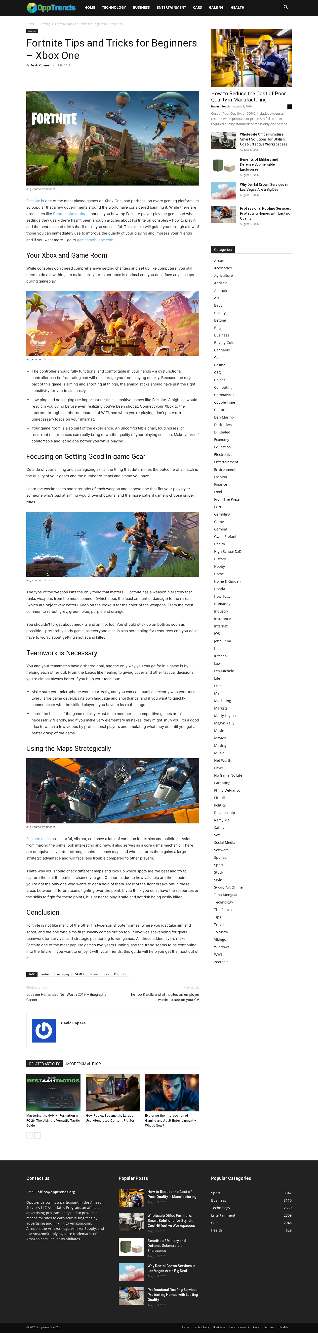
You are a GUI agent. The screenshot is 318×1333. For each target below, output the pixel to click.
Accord (220, 260)
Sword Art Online (228, 887)
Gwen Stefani (225, 536)
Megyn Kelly (224, 723)
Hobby (219, 566)
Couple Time (224, 402)
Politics (220, 805)
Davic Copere (40, 65)
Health (237, 7)
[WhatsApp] (66, 77)
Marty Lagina (225, 715)
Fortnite (33, 200)
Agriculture (223, 275)
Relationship (224, 812)
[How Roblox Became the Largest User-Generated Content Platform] (113, 1092)
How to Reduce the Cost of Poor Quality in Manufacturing (248, 97)
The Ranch (223, 909)
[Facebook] (31, 77)
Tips (217, 917)
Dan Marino (224, 417)
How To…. (222, 596)
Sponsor (221, 857)
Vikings (220, 939)
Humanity (222, 603)
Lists (218, 685)
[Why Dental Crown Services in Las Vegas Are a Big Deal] (223, 190)
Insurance (222, 618)
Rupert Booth (220, 106)
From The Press (227, 499)
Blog (217, 327)
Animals (221, 290)
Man (218, 693)
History (220, 559)
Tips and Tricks (99, 974)
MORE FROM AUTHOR (83, 1064)
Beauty (220, 312)
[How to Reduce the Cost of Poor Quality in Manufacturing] (251, 58)
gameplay (63, 974)
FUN (217, 506)
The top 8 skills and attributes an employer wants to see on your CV (164, 997)
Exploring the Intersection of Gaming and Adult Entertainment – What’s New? (170, 1120)
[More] (77, 77)
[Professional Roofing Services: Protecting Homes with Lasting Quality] (223, 214)
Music (219, 753)
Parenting (222, 782)
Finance (220, 484)
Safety (219, 827)
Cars (197, 7)
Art (216, 297)
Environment (225, 469)
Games (220, 521)
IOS (217, 633)
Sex (217, 835)
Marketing (222, 700)
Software (221, 850)
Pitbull (219, 797)
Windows (221, 947)
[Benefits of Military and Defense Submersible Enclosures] (223, 165)
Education (222, 447)
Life (217, 678)
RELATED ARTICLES (44, 1064)
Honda (219, 588)
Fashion (220, 477)
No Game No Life (228, 775)
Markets (221, 708)
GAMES (79, 974)
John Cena (222, 641)
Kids (217, 648)
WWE (218, 954)
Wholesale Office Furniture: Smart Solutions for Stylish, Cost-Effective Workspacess (263, 139)
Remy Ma (222, 820)
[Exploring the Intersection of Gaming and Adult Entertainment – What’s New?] (172, 1092)
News (218, 767)
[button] (286, 7)
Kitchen (220, 656)
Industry (221, 611)
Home (89, 7)
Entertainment (171, 7)
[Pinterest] (54, 77)
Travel (219, 924)
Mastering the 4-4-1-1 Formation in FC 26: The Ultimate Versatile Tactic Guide (53, 1120)
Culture (220, 409)
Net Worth (222, 760)
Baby (218, 305)
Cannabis (222, 350)
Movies (220, 738)
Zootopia (221, 961)
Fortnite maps (38, 838)
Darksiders (223, 424)
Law (217, 663)
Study (219, 872)
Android (221, 283)
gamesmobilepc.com (95, 240)
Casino (219, 365)
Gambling (222, 514)
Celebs (219, 380)
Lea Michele (224, 670)
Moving (220, 745)
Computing (223, 387)
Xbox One (120, 974)
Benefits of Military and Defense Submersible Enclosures (259, 164)
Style (218, 879)
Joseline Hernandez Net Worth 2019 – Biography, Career (66, 997)
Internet (221, 626)
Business (141, 7)
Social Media (224, 842)
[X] (43, 77)
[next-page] (37, 1135)
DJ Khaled (222, 432)
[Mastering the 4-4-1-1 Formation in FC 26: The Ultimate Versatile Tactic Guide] (53, 1092)
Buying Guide (225, 342)
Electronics (223, 454)
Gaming (216, 7)
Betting (220, 320)
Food (218, 491)
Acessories (223, 268)
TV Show (221, 932)
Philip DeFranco (227, 790)
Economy (221, 439)
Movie (219, 730)
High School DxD (227, 551)
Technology (114, 7)
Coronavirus (224, 394)
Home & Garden (227, 581)
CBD (217, 372)
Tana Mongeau (226, 894)
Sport (218, 864)
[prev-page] (29, 1135)
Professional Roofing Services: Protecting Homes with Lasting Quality (265, 213)
